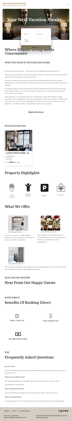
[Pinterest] (67, 411)
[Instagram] (63, 411)
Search (34, 47)
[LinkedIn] (65, 411)
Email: (6, 417)
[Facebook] (59, 411)
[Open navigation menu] (69, 4)
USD (13, 411)
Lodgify (46, 417)
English (6, 411)
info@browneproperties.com (17, 417)
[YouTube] (61, 411)
